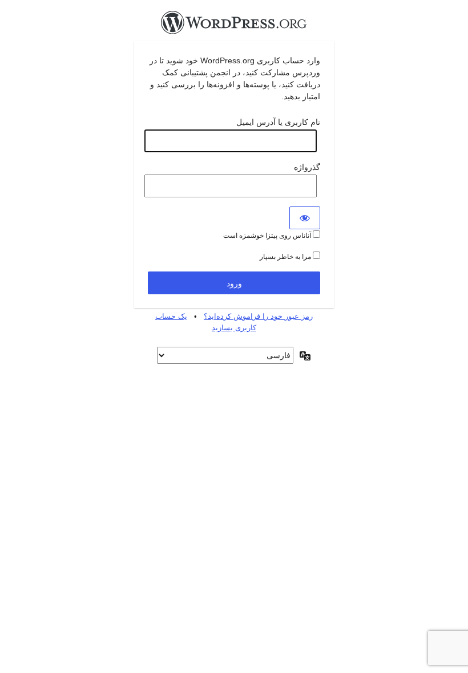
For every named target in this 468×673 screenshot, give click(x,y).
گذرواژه (307, 167)
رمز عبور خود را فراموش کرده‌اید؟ (258, 316)
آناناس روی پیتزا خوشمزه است (268, 236)
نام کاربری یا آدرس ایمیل (278, 122)
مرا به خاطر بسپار (286, 257)
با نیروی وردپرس (234, 25)
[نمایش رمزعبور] (304, 217)
